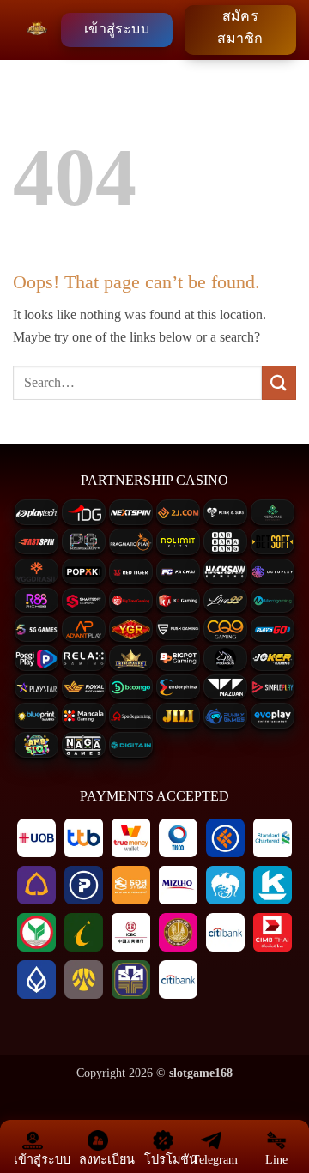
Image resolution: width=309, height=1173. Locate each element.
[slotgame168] (37, 30)
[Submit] (279, 382)
